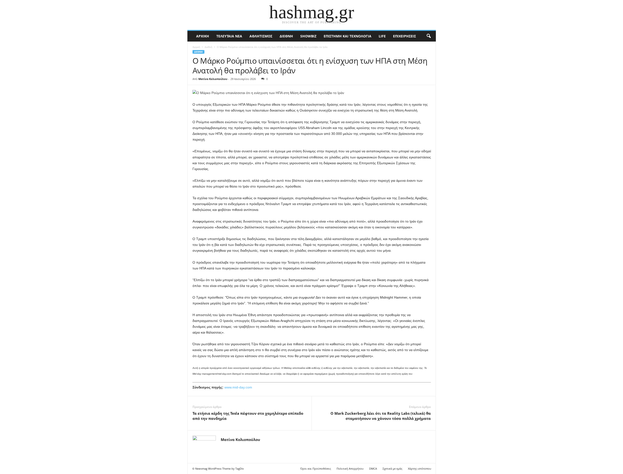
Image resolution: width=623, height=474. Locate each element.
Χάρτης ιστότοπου (419, 468)
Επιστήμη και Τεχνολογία (347, 36)
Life (382, 36)
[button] (428, 36)
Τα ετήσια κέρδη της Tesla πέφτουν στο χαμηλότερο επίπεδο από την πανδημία (247, 416)
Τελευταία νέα (229, 36)
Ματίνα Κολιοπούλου (212, 79)
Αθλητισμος (260, 36)
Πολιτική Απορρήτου (350, 468)
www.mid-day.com (238, 387)
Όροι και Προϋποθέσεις (315, 468)
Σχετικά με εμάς (392, 468)
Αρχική (202, 36)
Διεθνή (286, 36)
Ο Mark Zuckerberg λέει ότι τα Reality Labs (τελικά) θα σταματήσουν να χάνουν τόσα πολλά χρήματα (380, 416)
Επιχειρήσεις (404, 36)
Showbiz (308, 36)
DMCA (373, 468)
